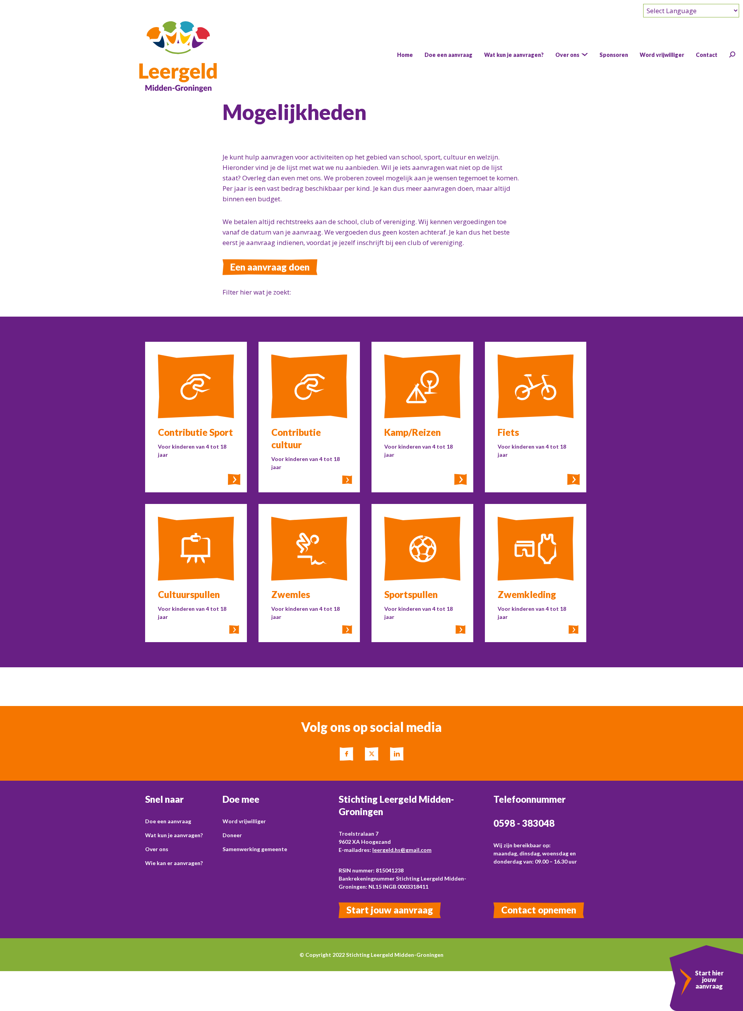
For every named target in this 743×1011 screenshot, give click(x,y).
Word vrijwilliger (244, 821)
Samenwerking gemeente (255, 849)
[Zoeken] (732, 54)
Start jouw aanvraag (389, 909)
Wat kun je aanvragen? (174, 835)
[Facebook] (346, 754)
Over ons (156, 849)
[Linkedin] (397, 754)
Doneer (232, 835)
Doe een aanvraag (168, 821)
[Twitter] (371, 754)
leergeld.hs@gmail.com (401, 849)
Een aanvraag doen (270, 266)
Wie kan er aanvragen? (174, 863)
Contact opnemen (538, 909)
